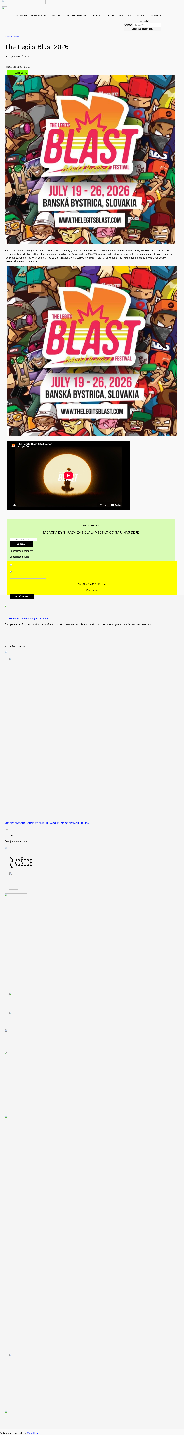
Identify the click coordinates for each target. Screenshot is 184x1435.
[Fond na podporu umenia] (10, 653)
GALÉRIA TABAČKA (76, 15)
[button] (142, 21)
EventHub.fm (34, 1433)
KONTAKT (156, 15)
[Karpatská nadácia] (15, 1047)
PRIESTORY (125, 15)
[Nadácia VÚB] (17, 1405)
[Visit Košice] (13, 888)
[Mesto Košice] (20, 867)
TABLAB (110, 15)
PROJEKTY (141, 15)
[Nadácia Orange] (16, 988)
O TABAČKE (96, 15)
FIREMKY (57, 15)
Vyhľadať (128, 25)
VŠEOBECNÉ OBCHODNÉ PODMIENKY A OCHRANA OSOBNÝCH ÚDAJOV (47, 823)
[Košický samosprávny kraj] (16, 852)
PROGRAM (21, 15)
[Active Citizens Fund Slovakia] (17, 815)
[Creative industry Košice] (19, 1007)
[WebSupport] (19, 1024)
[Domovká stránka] (24, 2)
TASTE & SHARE (39, 15)
